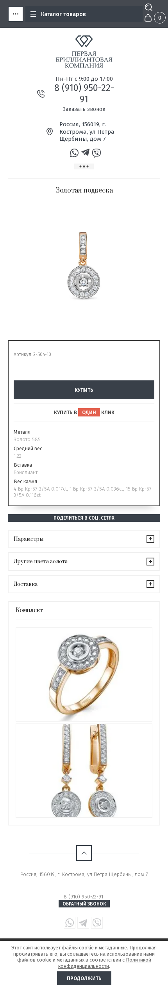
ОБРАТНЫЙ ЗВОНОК (84, 904)
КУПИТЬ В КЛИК (84, 412)
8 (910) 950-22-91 (84, 93)
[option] (84, 265)
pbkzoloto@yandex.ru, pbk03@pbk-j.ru (84, 881)
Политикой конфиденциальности (104, 963)
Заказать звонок (84, 109)
